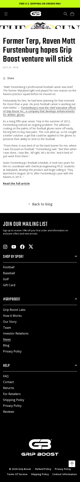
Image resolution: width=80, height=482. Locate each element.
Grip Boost (24, 469)
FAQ (6, 376)
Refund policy (43, 469)
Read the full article (16, 183)
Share (10, 78)
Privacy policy (63, 469)
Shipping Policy (13, 400)
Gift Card (9, 285)
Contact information (64, 474)
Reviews (8, 412)
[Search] (65, 13)
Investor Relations (15, 333)
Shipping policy (40, 474)
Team (7, 328)
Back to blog (42, 204)
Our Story (10, 322)
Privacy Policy (12, 351)
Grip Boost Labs (14, 310)
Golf (6, 279)
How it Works (12, 316)
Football (8, 267)
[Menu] (6, 13)
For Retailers (12, 394)
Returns (8, 388)
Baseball (9, 273)
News (7, 339)
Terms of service (17, 474)
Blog (6, 345)
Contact (8, 382)
